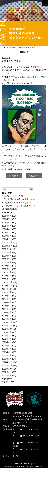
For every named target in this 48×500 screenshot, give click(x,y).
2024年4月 (7, 309)
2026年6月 (7, 222)
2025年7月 (7, 259)
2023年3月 (7, 352)
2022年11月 (7, 365)
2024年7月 (7, 299)
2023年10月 (7, 329)
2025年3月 (7, 272)
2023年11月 (7, 325)
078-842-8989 (19, 426)
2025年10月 (7, 249)
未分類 (5, 382)
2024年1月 (7, 319)
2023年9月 (7, 332)
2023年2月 (7, 355)
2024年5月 (7, 305)
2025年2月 (7, 276)
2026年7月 (7, 219)
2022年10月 (7, 369)
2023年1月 (7, 359)
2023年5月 (7, 345)
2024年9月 (7, 292)
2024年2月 (7, 315)
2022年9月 (7, 372)
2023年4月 (7, 349)
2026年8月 (7, 216)
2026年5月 (7, 226)
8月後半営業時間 (9, 209)
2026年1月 (7, 239)
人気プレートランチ (11, 196)
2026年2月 (7, 236)
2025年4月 (7, 269)
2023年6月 (7, 342)
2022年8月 (7, 375)
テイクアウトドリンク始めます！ (17, 206)
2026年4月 (7, 229)
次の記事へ (34, 176)
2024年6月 (7, 302)
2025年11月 (7, 246)
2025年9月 (7, 252)
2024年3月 (7, 312)
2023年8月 (7, 335)
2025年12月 (7, 242)
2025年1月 (7, 279)
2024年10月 (7, 289)
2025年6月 (7, 262)
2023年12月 (7, 322)
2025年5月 (7, 266)
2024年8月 (7, 295)
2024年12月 (7, 282)
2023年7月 (7, 339)
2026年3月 (7, 232)
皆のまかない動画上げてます (15, 202)
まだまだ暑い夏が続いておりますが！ (19, 199)
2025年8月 (7, 256)
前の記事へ (14, 176)
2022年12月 (7, 362)
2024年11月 (7, 286)
